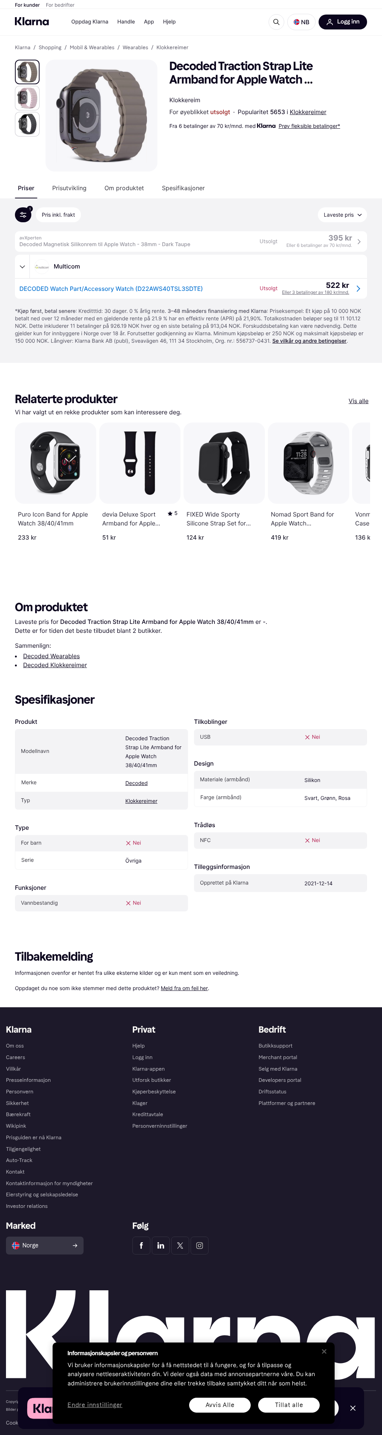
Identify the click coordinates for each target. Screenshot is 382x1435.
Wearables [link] (135, 48)
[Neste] (356, 481)
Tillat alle (289, 1405)
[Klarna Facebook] (141, 1246)
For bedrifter (60, 5)
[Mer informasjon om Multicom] (22, 266)
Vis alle (359, 401)
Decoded (136, 783)
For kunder (27, 5)
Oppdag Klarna (90, 22)
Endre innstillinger (95, 1405)
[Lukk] (324, 1351)
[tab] (26, 188)
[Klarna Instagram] (200, 1246)
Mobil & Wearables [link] (92, 48)
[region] (194, 1383)
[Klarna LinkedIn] (161, 1246)
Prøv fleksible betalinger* (309, 126)
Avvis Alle (220, 1405)
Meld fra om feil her (184, 988)
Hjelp (169, 22)
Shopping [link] (50, 48)
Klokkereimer (308, 112)
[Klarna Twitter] (180, 1246)
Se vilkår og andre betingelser (309, 341)
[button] (301, 22)
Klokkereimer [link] (172, 48)
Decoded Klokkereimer (55, 665)
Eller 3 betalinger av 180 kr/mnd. (315, 292)
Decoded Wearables (51, 656)
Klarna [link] (22, 48)
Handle (126, 22)
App (149, 22)
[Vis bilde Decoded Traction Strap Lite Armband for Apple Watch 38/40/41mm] (27, 72)
